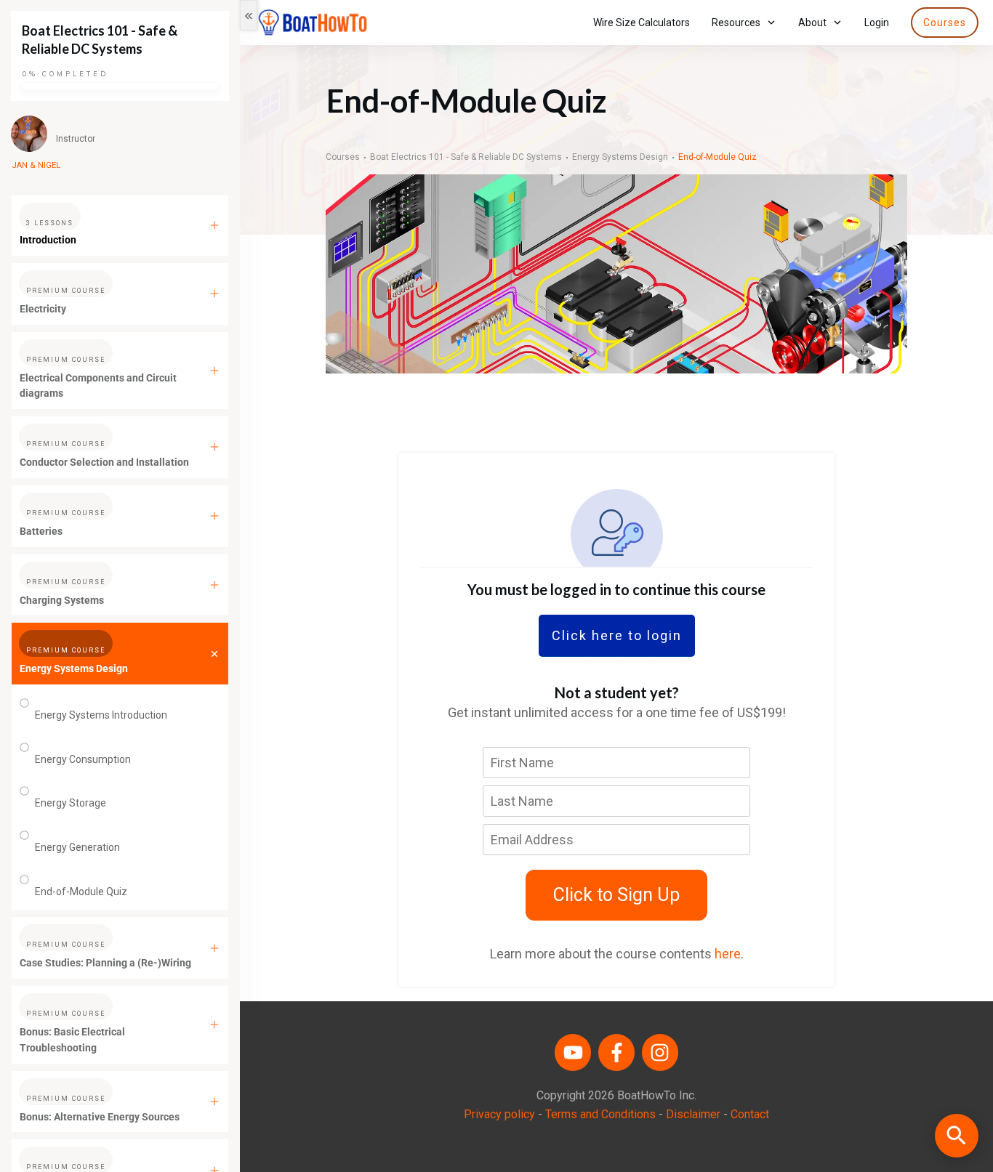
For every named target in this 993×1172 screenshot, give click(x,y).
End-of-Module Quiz (81, 891)
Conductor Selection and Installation (104, 462)
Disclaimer (693, 1114)
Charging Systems (62, 600)
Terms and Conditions (600, 1114)
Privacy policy (499, 1114)
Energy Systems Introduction (101, 715)
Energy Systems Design (74, 668)
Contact (750, 1114)
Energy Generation (77, 847)
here (728, 953)
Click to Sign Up (616, 894)
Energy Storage (70, 803)
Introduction (48, 240)
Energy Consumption (83, 759)
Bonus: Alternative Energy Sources (100, 1117)
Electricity (43, 309)
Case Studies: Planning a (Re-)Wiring (105, 963)
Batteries (41, 531)
